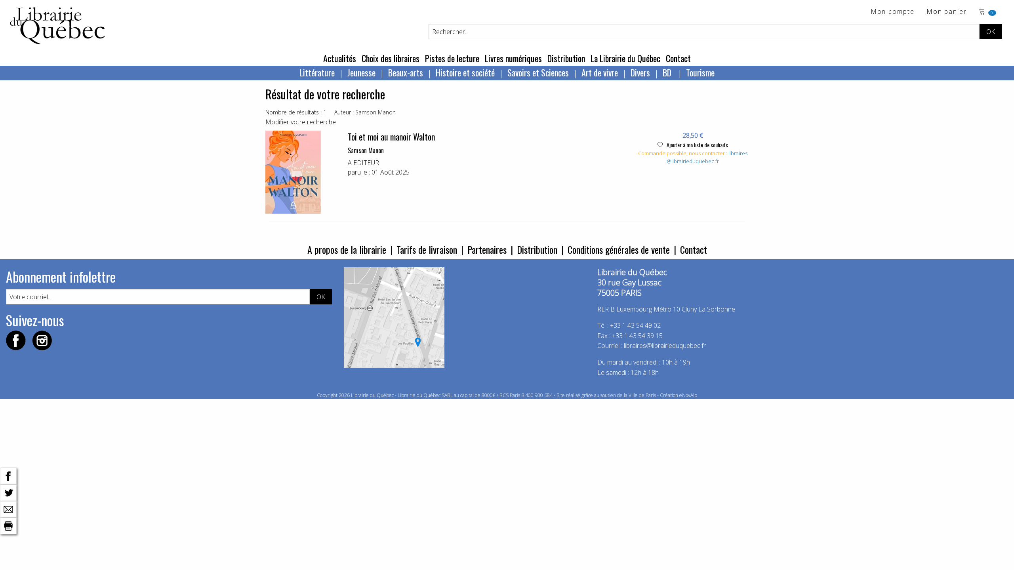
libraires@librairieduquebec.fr (707, 157)
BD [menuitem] (668, 72)
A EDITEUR (363, 162)
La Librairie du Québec (625, 58)
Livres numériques (513, 58)
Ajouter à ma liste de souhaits (696, 145)
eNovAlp (688, 395)
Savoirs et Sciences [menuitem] (538, 72)
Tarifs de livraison (426, 249)
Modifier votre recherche (300, 122)
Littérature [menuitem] (317, 72)
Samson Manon (366, 150)
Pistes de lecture (452, 58)
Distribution (566, 58)
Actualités (339, 58)
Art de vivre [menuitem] (599, 72)
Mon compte (893, 12)
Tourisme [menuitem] (700, 72)
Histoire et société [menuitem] (465, 72)
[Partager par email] (8, 508)
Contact (678, 58)
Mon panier (946, 12)
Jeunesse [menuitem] (361, 72)
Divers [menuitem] (640, 72)
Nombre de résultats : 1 (295, 112)
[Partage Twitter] (8, 492)
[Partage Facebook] (8, 475)
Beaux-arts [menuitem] (405, 72)
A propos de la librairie (346, 249)
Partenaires (487, 249)
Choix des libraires (390, 58)
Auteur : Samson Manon (365, 112)
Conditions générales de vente (619, 249)
